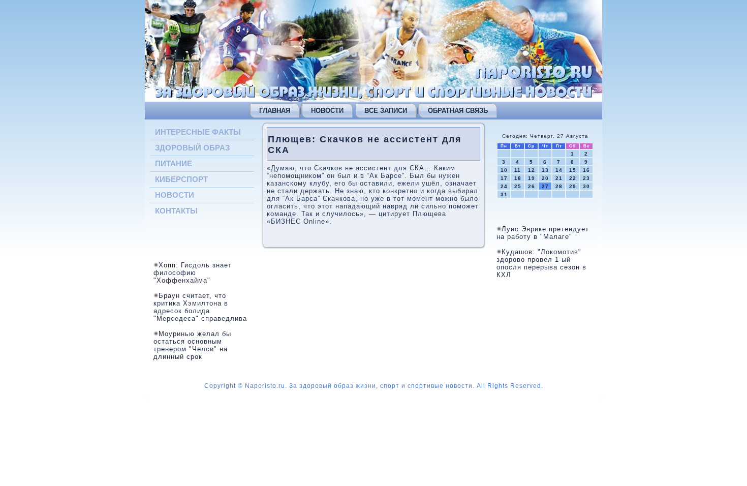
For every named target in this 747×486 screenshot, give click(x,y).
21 (559, 178)
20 (545, 178)
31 (504, 194)
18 (517, 178)
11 (517, 170)
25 (517, 186)
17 (504, 178)
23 (586, 178)
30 (586, 186)
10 (504, 170)
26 (531, 186)
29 (572, 186)
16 (586, 170)
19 (531, 178)
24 (504, 186)
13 (545, 170)
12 (531, 170)
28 (559, 186)
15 (572, 170)
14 (559, 170)
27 (545, 186)
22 (572, 178)
